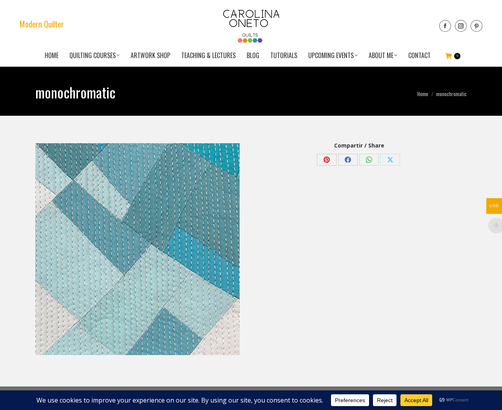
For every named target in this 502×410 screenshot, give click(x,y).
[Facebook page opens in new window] (445, 26)
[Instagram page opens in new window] (461, 26)
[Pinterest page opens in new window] (476, 26)
